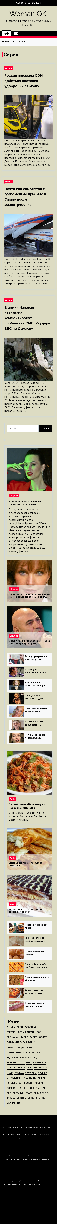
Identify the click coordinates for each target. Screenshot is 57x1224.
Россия (39, 1083)
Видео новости (39, 1037)
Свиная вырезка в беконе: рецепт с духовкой (34, 1005)
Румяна (11, 1088)
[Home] (6, 33)
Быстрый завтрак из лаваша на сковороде (25, 864)
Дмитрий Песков (17, 1052)
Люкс (30, 1068)
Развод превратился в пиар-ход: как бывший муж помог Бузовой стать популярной (36, 658)
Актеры (11, 1027)
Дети (29, 1047)
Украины (44, 1098)
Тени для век (41, 1093)
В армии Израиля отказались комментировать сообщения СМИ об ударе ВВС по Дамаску (27, 318)
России (28, 1083)
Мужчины (31, 1073)
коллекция (13, 1103)
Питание (27, 1078)
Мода (10, 1073)
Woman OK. (28, 14)
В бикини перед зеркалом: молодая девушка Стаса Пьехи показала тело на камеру (36, 684)
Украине (32, 1098)
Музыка (42, 1073)
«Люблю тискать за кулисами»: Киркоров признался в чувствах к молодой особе (36, 723)
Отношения (14, 1078)
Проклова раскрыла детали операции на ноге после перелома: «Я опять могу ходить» (29, 595)
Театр (29, 1093)
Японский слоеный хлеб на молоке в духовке (35, 940)
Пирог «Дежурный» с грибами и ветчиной (36, 965)
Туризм (11, 1098)
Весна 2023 (13, 1037)
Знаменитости (16, 1062)
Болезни (30, 1032)
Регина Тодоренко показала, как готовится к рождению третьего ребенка (35, 736)
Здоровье (12, 1057)
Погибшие (39, 1078)
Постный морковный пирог (36, 926)
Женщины (34, 1052)
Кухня (13, 798)
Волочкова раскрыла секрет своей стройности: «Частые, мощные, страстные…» (36, 710)
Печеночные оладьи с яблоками (37, 978)
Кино (29, 1062)
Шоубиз (14, 495)
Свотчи (27, 1088)
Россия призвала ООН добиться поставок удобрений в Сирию (23, 80)
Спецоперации (15, 1093)
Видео (24, 1037)
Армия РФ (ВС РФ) (26, 1027)
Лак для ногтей (16, 1068)
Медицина (40, 1068)
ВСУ (39, 1032)
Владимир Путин (17, 1042)
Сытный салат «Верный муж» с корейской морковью (28, 806)
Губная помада (15, 1047)
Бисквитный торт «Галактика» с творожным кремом (26, 910)
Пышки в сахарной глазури (34, 952)
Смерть (46, 1088)
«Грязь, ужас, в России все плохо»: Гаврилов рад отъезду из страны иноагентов (36, 671)
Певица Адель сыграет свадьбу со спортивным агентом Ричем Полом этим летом (35, 697)
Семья (36, 1088)
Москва (19, 1073)
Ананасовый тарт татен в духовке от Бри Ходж (35, 992)
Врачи (31, 1042)
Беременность (15, 1032)
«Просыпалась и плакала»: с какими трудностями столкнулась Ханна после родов (29, 503)
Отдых (8, 68)
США (19, 1088)
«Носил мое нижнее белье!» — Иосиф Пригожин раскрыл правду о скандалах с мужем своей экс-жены (29, 642)
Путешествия (15, 1083)
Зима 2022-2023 (28, 1057)
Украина (21, 1098)
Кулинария (39, 1062)
